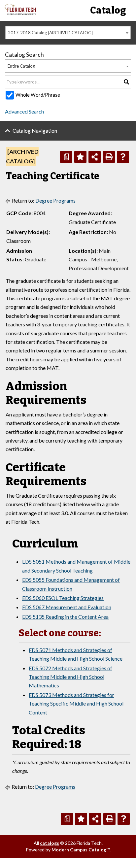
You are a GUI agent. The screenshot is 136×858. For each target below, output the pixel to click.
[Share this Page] (94, 157)
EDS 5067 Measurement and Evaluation (66, 607)
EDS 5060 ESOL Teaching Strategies (63, 598)
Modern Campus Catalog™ (80, 849)
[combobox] (68, 32)
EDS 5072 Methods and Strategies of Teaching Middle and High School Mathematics (70, 677)
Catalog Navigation (35, 130)
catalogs (49, 843)
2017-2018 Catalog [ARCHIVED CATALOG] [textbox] (50, 32)
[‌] (20, 13)
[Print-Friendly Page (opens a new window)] (109, 157)
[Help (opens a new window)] (123, 157)
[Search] (126, 81)
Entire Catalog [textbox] (21, 66)
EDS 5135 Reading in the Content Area (65, 616)
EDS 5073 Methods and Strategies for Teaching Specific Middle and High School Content (76, 703)
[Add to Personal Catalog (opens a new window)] (80, 157)
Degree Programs (55, 200)
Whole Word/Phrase (38, 95)
